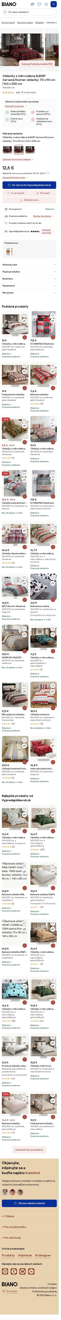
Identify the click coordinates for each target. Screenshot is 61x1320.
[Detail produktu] (25, 337)
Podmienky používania (44, 1291)
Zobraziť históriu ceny (14, 177)
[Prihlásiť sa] (46, 4)
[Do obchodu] (22, 50)
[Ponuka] (54, 4)
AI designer (43, 1255)
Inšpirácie (25, 1255)
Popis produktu (11, 271)
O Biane (9, 1216)
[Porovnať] (24, 321)
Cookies (52, 1284)
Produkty (8, 1255)
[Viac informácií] (47, 173)
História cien (10, 264)
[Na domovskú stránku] (9, 4)
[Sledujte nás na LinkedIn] (31, 1271)
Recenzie (8, 292)
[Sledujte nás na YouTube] (22, 1271)
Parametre (9, 285)
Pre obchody (12, 1237)
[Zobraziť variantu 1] (9, 251)
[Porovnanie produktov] (32, 4)
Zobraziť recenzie (14, 106)
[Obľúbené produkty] (39, 4)
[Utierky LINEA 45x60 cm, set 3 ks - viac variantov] (9, 251)
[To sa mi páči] (24, 315)
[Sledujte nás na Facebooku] (14, 1271)
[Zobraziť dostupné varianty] (19, 150)
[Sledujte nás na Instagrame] (5, 1271)
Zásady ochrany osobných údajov (38, 1287)
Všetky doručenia (42, 216)
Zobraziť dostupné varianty (17, 159)
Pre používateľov (15, 1226)
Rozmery (8, 278)
